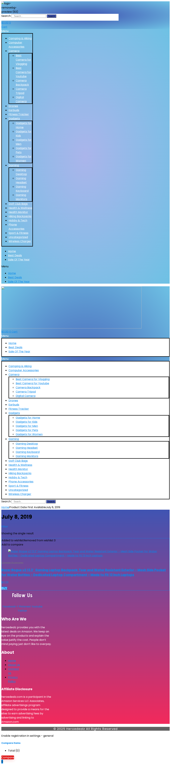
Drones (13, 106)
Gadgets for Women (29, 434)
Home (12, 251)
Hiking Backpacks (20, 216)
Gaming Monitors (27, 456)
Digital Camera (25, 396)
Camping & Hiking (20, 38)
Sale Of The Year (19, 259)
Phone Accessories (21, 482)
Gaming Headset (27, 448)
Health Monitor (18, 212)
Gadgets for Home (28, 418)
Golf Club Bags (18, 204)
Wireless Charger (20, 241)
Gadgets (14, 118)
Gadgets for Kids (26, 422)
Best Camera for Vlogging (23, 60)
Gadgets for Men (27, 426)
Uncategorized (18, 237)
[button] (17, 31)
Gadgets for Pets (27, 430)
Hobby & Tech (18, 220)
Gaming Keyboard (28, 452)
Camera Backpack (28, 387)
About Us (14, 665)
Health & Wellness (20, 208)
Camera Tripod (26, 392)
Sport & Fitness (18, 233)
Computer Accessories (24, 370)
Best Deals (15, 255)
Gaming (14, 165)
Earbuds (14, 110)
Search (6, 16)
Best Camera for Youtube (23, 72)
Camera (14, 51)
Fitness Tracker (19, 114)
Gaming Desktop (27, 444)
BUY (4, 588)
